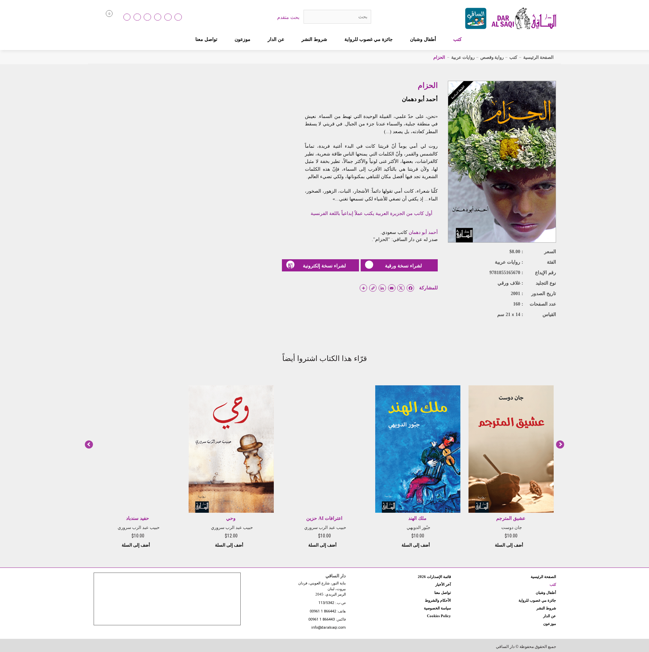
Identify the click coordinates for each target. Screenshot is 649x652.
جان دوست (511, 527)
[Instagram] (147, 17)
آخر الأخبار (443, 584)
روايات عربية (463, 57)
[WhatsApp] (178, 17)
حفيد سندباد (137, 518)
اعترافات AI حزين (324, 518)
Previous (89, 444)
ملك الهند (417, 518)
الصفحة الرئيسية (538, 57)
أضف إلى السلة (509, 545)
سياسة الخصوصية (437, 608)
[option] (511, 462)
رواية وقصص (492, 57)
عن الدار (276, 39)
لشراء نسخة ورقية (403, 265)
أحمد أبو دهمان (420, 99)
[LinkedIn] (127, 17)
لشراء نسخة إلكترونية (324, 265)
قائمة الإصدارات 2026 (434, 577)
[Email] (168, 17)
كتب (457, 39)
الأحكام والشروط (438, 600)
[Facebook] (137, 17)
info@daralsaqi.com (328, 628)
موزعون (242, 39)
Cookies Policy (439, 616)
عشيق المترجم (510, 518)
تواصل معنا (206, 39)
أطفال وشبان (423, 39)
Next (560, 444)
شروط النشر (314, 39)
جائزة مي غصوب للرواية (368, 39)
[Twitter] (157, 17)
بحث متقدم (288, 17)
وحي (231, 518)
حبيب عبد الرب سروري (325, 527)
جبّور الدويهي (418, 527)
